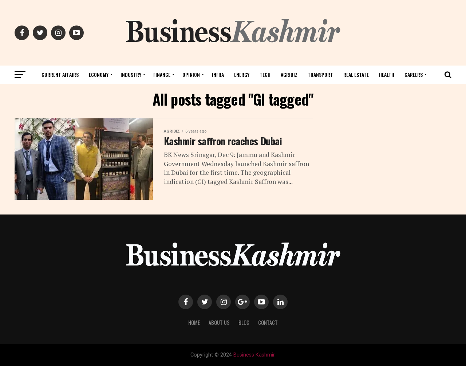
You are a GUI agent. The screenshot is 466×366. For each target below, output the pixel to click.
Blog (243, 322)
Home (194, 322)
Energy (241, 74)
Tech (265, 74)
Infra (218, 74)
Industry (131, 74)
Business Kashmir (254, 355)
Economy (98, 74)
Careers (413, 74)
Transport (320, 74)
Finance (161, 74)
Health (386, 74)
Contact (268, 322)
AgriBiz (289, 74)
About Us (219, 322)
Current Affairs (60, 74)
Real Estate (356, 74)
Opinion (191, 74)
